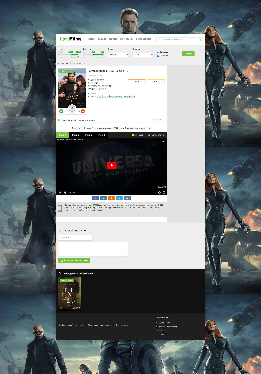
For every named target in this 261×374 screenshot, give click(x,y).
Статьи (161, 330)
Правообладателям (167, 326)
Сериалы (112, 38)
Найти (188, 53)
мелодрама (99, 89)
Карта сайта (164, 322)
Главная (162, 334)
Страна (136, 49)
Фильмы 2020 (129, 96)
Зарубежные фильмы (106, 96)
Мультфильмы (126, 38)
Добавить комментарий (74, 260)
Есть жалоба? (158, 135)
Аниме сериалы (143, 38)
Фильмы (102, 38)
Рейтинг (87, 49)
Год (60, 49)
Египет (105, 86)
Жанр (110, 49)
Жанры (91, 38)
